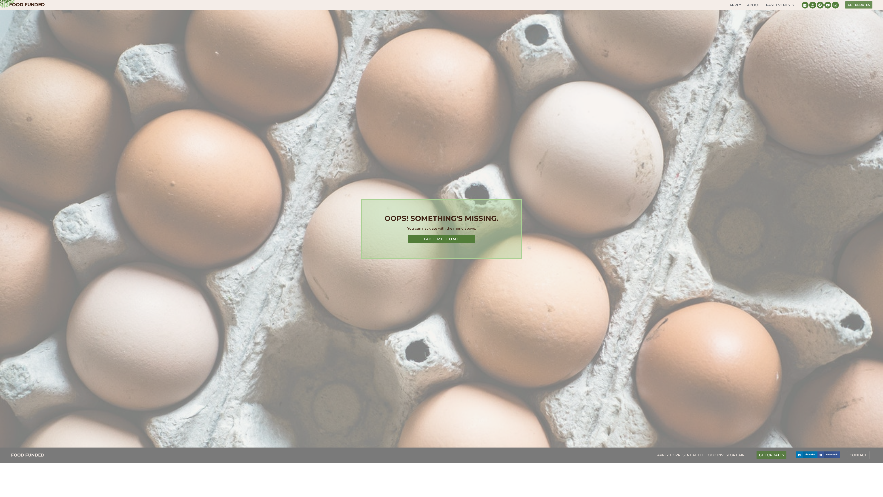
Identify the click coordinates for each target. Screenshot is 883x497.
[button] (806, 454)
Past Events (778, 5)
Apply (735, 5)
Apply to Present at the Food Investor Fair (701, 455)
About (753, 5)
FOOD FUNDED (27, 4)
